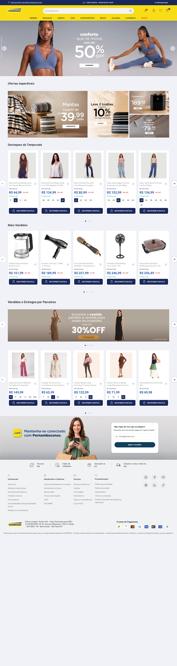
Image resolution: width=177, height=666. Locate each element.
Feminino (33, 18)
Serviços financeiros (82, 484)
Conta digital (78, 492)
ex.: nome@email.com (125, 437)
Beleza (103, 18)
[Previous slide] (4, 48)
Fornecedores (13, 500)
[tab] (82, 74)
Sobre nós (12, 484)
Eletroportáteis (87, 18)
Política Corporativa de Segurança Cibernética (108, 501)
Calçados (116, 18)
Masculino (47, 18)
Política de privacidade (103, 484)
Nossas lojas (49, 492)
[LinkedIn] (155, 485)
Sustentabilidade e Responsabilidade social (22, 505)
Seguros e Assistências (83, 500)
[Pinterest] (146, 485)
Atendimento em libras (52, 488)
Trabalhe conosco (15, 496)
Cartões (77, 488)
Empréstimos (79, 496)
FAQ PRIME (48, 504)
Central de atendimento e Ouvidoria (57, 484)
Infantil (61, 18)
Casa (72, 18)
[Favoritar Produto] (35, 184)
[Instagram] (146, 477)
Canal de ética (100, 492)
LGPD (46, 500)
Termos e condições (103, 496)
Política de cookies (102, 488)
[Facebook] (154, 477)
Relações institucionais (17, 488)
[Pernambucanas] (14, 10)
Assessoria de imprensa (17, 492)
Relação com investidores (18, 510)
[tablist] (88, 219)
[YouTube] (163, 477)
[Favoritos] (160, 10)
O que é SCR (78, 504)
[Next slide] (172, 48)
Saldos (144, 18)
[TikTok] (163, 485)
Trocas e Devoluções (52, 496)
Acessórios (130, 18)
